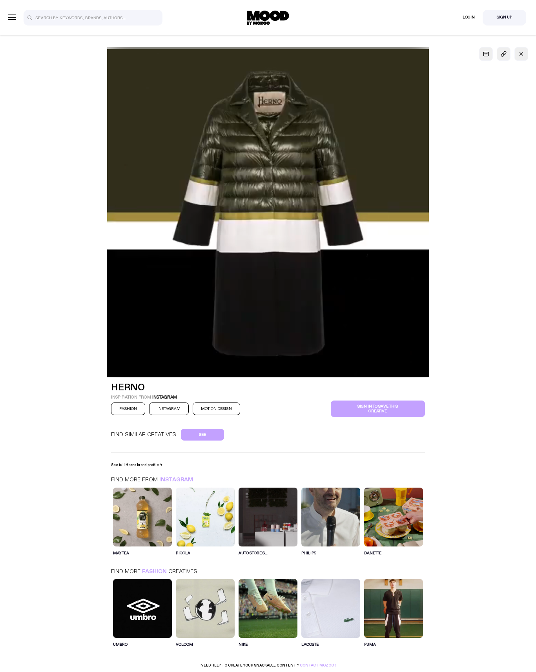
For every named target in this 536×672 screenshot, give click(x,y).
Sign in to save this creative (377, 409)
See (202, 434)
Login (469, 17)
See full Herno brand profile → (136, 465)
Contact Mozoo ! (318, 665)
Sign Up (504, 17)
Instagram (176, 479)
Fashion (154, 571)
